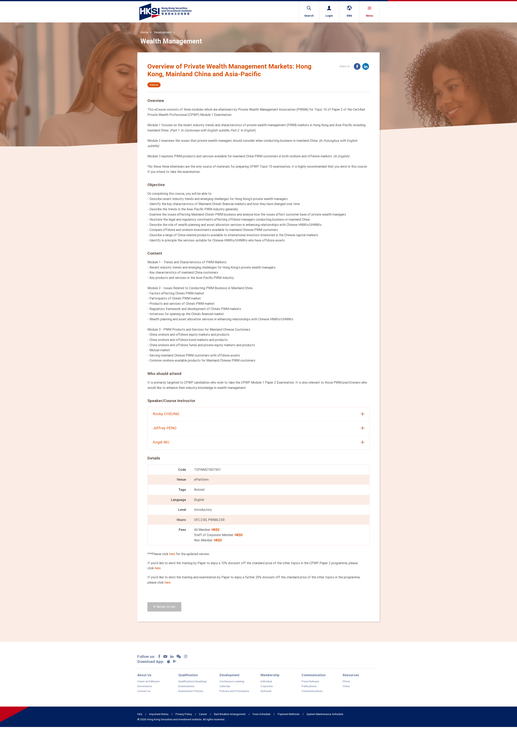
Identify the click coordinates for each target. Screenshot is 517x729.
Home (144, 32)
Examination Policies (190, 691)
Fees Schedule (262, 714)
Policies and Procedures (234, 691)
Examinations (186, 686)
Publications (309, 686)
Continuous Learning (232, 681)
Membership (270, 675)
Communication (314, 675)
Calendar (225, 686)
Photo (346, 681)
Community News (312, 691)
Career (203, 714)
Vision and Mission (148, 681)
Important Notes (158, 714)
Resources (351, 675)
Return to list (165, 607)
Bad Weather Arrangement (230, 714)
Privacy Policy (183, 714)
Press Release (310, 681)
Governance (144, 686)
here (172, 554)
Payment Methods (288, 714)
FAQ (139, 714)
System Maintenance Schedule (325, 714)
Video (346, 686)
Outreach (266, 691)
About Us (144, 675)
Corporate (267, 686)
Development (163, 32)
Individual (266, 681)
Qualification (188, 675)
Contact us (143, 691)
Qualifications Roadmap (192, 681)
